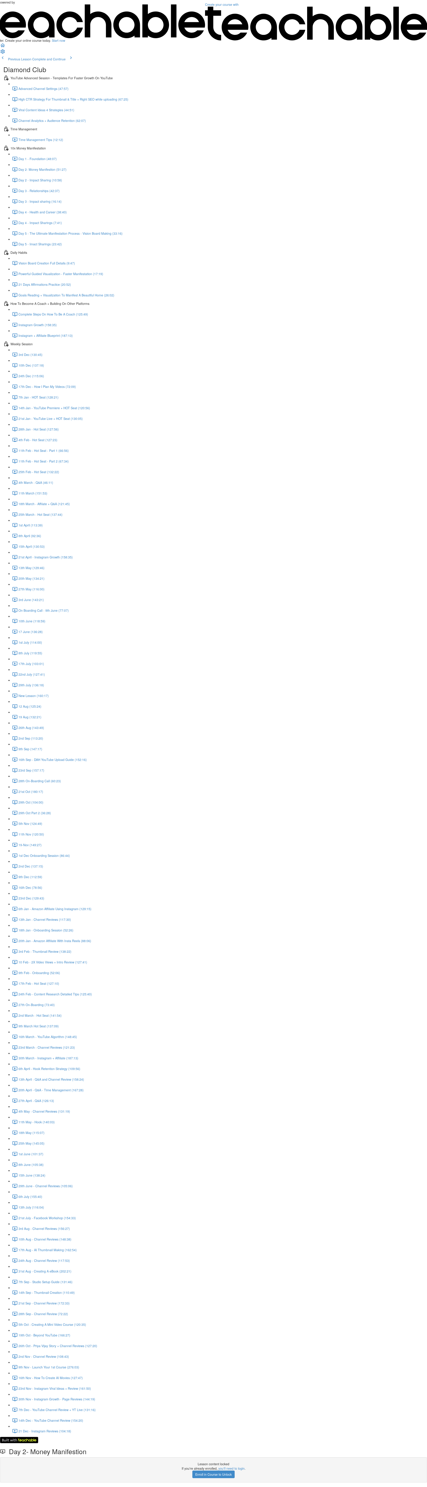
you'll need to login (231, 1468)
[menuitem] (2, 53)
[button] (2, 46)
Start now (58, 40)
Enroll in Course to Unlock (213, 1474)
